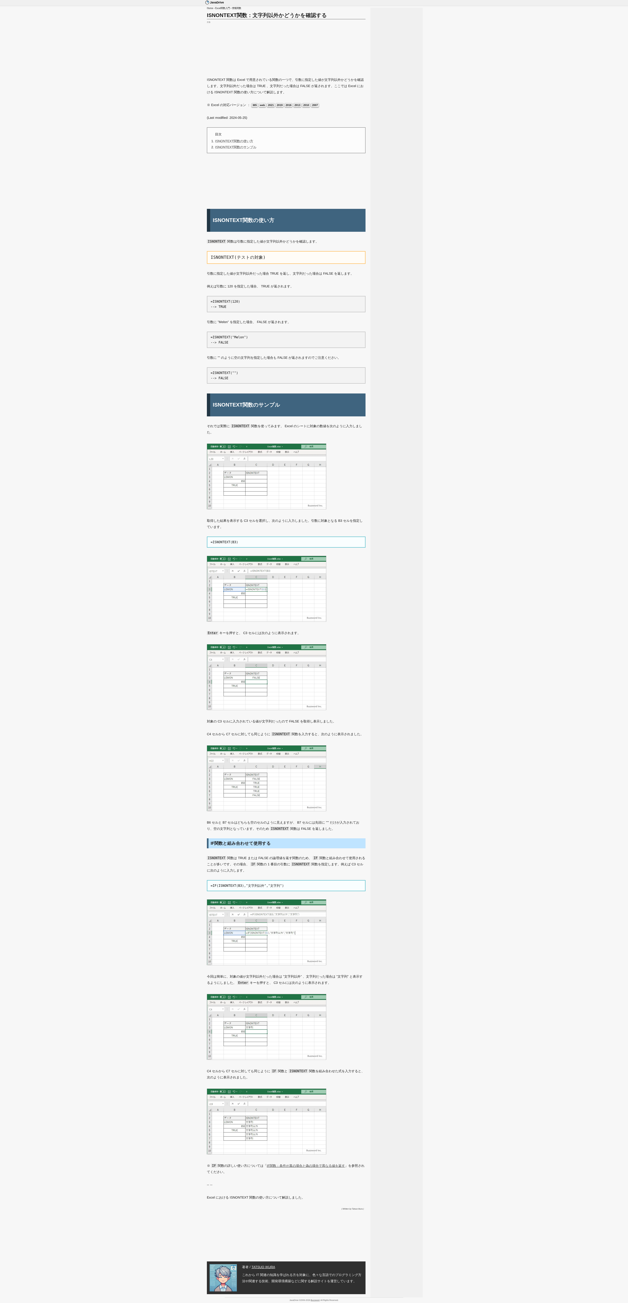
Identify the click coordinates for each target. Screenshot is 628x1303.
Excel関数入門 (222, 8)
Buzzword (315, 1300)
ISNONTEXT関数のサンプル (235, 147)
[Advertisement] (286, 47)
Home (210, 8)
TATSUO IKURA (263, 1267)
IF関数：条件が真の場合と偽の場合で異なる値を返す (306, 1165)
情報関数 (236, 8)
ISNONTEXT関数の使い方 (234, 141)
